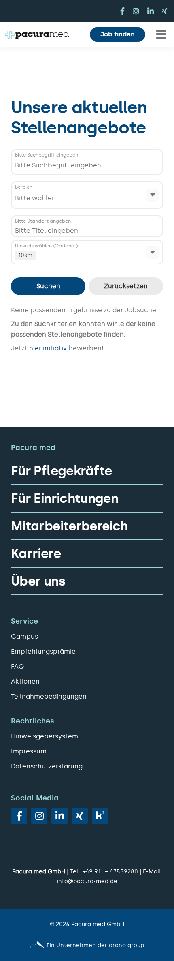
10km (25, 255)
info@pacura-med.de (87, 881)
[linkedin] (150, 11)
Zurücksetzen (126, 286)
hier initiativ (48, 348)
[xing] (165, 11)
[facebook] (122, 11)
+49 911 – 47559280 (110, 871)
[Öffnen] (152, 195)
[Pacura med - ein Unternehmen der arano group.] (87, 945)
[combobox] (108, 165)
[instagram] (136, 11)
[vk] (100, 816)
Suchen (48, 286)
